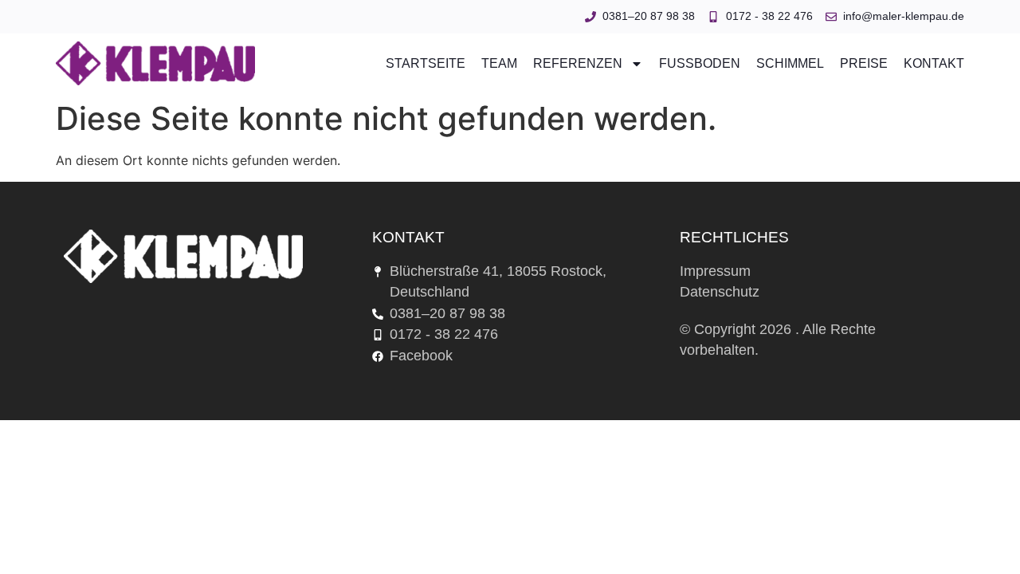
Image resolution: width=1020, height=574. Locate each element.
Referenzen (577, 63)
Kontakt (934, 63)
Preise (864, 63)
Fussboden (699, 63)
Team (499, 63)
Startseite (425, 63)
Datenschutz (719, 292)
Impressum (715, 271)
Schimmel (790, 63)
